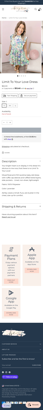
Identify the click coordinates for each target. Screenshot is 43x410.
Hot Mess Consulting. (19, 393)
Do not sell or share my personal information (17, 395)
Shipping (5, 146)
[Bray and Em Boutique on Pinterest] (10, 372)
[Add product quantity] (10, 122)
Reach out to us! (9, 217)
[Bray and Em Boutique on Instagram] (6, 372)
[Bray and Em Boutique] (20, 9)
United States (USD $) (11, 385)
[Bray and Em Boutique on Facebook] (3, 372)
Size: (4, 101)
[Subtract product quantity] (4, 122)
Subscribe (36, 365)
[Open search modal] (35, 9)
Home (4, 18)
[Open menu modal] (3, 9)
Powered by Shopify (8, 397)
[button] (21, 88)
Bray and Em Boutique (22, 389)
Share (7, 153)
